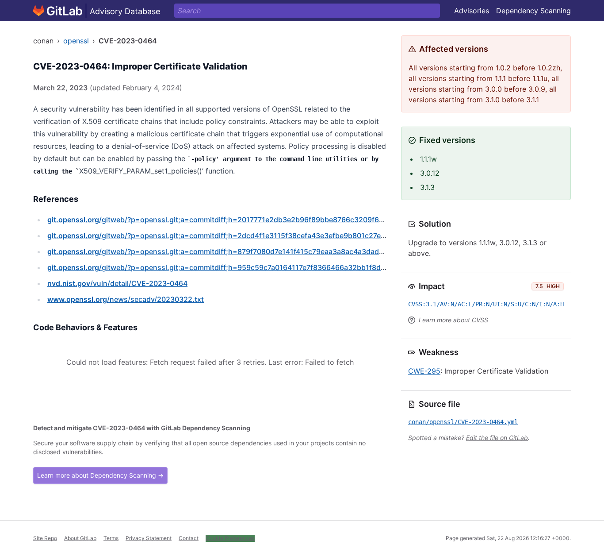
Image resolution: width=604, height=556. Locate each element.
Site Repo (45, 538)
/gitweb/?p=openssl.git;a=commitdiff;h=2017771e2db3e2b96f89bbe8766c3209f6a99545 (226, 219)
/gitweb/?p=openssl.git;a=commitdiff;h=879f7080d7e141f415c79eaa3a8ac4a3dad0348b (224, 251)
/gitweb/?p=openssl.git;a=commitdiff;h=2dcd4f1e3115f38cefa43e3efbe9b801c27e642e (222, 235)
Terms (111, 538)
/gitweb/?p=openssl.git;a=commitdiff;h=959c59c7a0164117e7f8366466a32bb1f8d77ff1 (222, 267)
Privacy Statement (149, 538)
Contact (189, 538)
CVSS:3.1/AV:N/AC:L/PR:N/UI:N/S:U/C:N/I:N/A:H (486, 304)
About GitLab (80, 538)
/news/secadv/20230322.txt (125, 299)
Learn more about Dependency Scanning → (100, 475)
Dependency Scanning (533, 10)
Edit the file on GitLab (497, 437)
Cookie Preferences (230, 538)
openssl (76, 40)
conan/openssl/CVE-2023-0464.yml (463, 421)
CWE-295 (424, 371)
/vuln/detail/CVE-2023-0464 (117, 283)
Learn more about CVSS (453, 320)
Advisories (471, 10)
